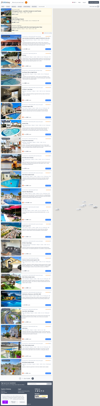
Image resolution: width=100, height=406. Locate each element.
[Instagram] (43, 391)
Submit (49, 383)
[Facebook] (35, 391)
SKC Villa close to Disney (27, 157)
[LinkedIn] (39, 391)
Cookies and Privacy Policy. (18, 398)
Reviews (3, 393)
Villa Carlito (25, 208)
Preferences (22, 402)
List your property (93, 2)
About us (3, 391)
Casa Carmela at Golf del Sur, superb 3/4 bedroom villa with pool (36, 38)
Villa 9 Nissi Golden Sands (28, 174)
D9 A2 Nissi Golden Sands (28, 362)
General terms (21, 392)
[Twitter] (37, 391)
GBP (74, 2)
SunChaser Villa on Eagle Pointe (29, 72)
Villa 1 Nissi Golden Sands (28, 345)
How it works (4, 392)
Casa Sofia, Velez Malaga (28, 311)
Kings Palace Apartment (27, 140)
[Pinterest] (41, 391)
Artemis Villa (25, 123)
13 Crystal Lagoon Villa (27, 106)
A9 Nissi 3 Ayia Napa (27, 243)
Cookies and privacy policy (24, 391)
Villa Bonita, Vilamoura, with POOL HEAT (31, 294)
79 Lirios (24, 55)
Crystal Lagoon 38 (26, 225)
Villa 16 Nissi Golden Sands (28, 277)
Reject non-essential (13, 402)
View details (48, 49)
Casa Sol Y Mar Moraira (27, 191)
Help (79, 2)
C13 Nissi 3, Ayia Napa (27, 89)
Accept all (5, 402)
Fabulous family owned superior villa (30, 260)
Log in (84, 2)
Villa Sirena (24, 328)
